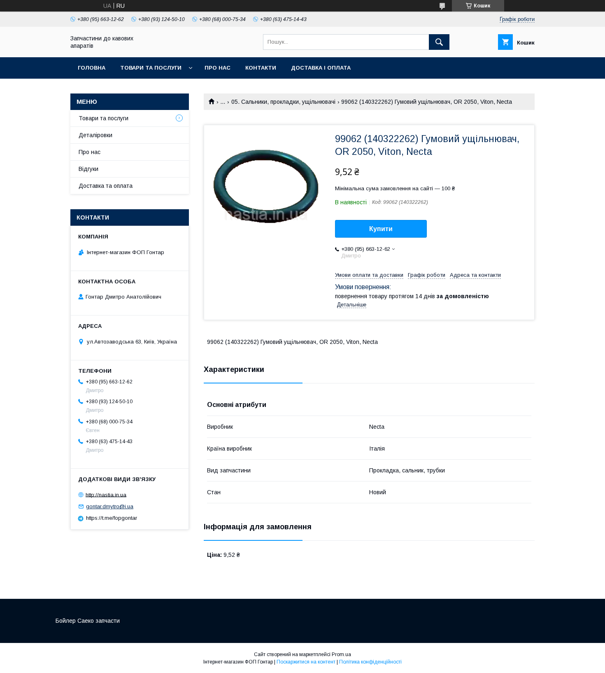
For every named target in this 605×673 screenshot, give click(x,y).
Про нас (217, 68)
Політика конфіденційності (370, 662)
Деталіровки (95, 135)
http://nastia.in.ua (106, 494)
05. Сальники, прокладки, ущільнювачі (283, 101)
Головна (91, 68)
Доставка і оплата (321, 68)
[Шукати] (439, 42)
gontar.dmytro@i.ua (109, 506)
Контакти (260, 68)
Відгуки (88, 169)
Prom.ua (341, 654)
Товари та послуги (151, 68)
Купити (381, 228)
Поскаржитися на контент (306, 662)
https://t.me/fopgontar (111, 518)
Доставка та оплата (106, 185)
